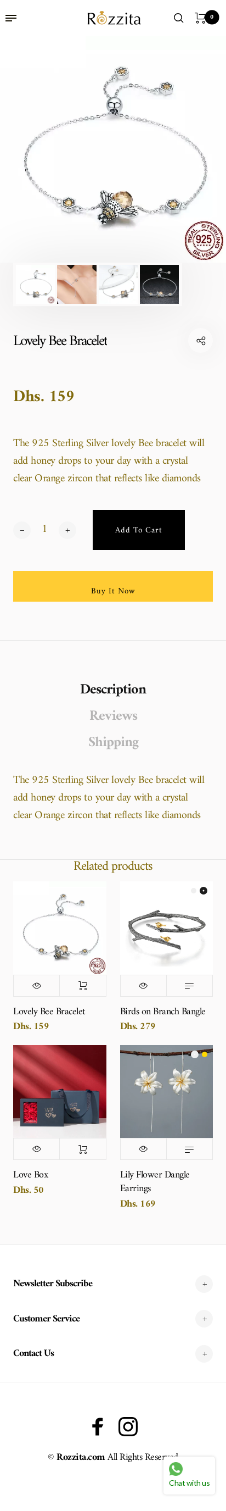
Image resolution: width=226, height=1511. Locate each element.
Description (113, 690)
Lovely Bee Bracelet (49, 1011)
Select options (189, 986)
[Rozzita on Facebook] (98, 1426)
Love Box (30, 1175)
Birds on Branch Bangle (163, 1011)
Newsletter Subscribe (52, 1283)
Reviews (113, 716)
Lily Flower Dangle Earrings (155, 1181)
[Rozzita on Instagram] (128, 1426)
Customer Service (46, 1319)
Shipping (113, 743)
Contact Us (33, 1353)
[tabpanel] (113, 149)
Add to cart (82, 986)
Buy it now (113, 591)
